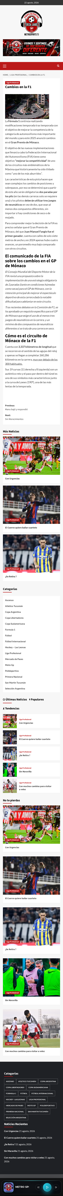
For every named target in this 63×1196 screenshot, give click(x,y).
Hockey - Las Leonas (15, 1099)
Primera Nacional (13, 676)
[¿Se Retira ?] (31, 553)
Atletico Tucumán (14, 606)
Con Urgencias (12, 478)
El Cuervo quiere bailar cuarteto (21, 527)
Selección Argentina (15, 688)
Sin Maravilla (25, 771)
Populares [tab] (37, 699)
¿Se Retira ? (11, 576)
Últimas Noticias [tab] (16, 699)
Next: (14, 417)
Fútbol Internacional (15, 641)
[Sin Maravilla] (10, 769)
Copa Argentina (13, 612)
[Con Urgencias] (31, 456)
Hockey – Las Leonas (15, 647)
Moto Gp (9, 665)
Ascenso (9, 600)
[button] (6, 65)
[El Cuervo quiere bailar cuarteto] (31, 505)
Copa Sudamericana (15, 623)
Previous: (16, 407)
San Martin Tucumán (15, 682)
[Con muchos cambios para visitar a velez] (10, 785)
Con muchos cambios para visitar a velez (25, 1051)
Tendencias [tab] (12, 708)
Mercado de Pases (14, 659)
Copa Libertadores (14, 617)
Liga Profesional (12, 82)
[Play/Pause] (47, 1187)
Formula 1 (10, 629)
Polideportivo (12, 671)
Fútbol (8, 635)
